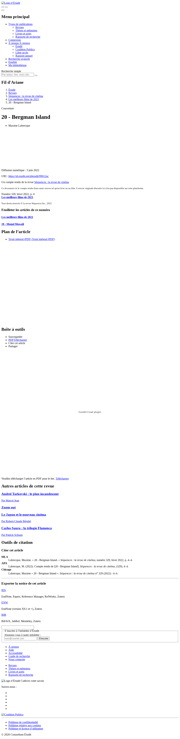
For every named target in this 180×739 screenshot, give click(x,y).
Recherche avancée (19, 58)
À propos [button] (14, 43)
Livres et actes (23, 33)
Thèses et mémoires (26, 30)
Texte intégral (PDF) (19, 239)
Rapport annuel (24, 55)
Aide (11, 649)
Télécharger (62, 478)
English (12, 62)
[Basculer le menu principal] (2, 10)
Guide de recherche (19, 656)
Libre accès (21, 52)
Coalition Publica (25, 49)
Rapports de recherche (27, 36)
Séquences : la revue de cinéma (25, 96)
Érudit (18, 46)
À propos (25, 43)
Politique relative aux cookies (24, 725)
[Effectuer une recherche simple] (2, 7)
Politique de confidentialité (23, 722)
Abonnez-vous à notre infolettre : (22, 635)
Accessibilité (15, 653)
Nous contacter (16, 659)
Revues (19, 27)
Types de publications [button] (20, 24)
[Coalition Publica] (12, 714)
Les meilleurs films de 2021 (23, 99)
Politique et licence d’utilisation (25, 728)
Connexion (14, 39)
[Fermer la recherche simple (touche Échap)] (6, 7)
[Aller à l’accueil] (10, 2)
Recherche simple (11, 71)
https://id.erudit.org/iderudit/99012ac (28, 176)
